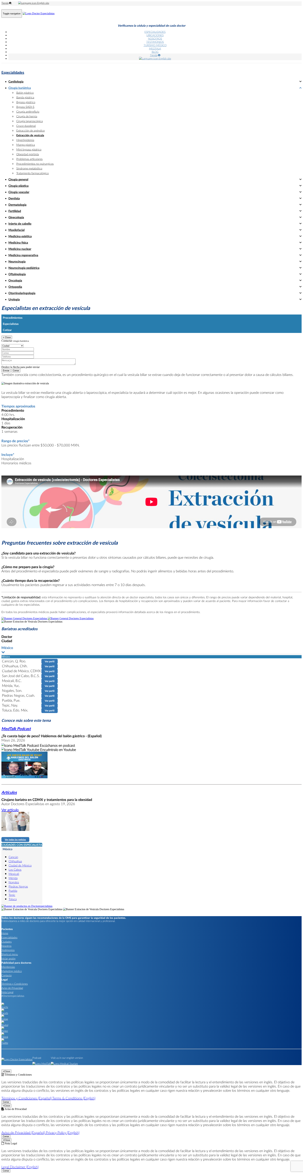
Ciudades (6, 941)
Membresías (8, 966)
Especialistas (11, 323)
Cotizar (7, 330)
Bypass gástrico (25, 102)
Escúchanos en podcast (57, 745)
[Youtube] (4, 1024)
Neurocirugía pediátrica (23, 268)
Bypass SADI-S (25, 106)
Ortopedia (15, 287)
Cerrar (16, 370)
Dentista (14, 198)
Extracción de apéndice (30, 130)
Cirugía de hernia (26, 116)
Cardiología (15, 81)
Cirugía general (18, 179)
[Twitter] (4, 1042)
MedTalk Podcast (16, 728)
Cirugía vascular (18, 192)
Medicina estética (20, 236)
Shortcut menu (9, 954)
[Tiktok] (4, 1036)
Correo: (5, 349)
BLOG (155, 51)
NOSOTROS (155, 38)
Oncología (15, 280)
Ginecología (16, 217)
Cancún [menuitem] (13, 857)
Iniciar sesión (8, 958)
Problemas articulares (29, 158)
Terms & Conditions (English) (73, 1098)
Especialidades (12, 72)
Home (4, 933)
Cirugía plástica (18, 186)
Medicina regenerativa (23, 255)
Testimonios (8, 950)
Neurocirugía (17, 261)
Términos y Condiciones (14, 983)
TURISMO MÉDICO (155, 45)
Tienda (5, 2)
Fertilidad (14, 211)
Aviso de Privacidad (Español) (23, 1132)
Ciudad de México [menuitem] (20, 865)
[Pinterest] (4, 1030)
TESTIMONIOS (155, 41)
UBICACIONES (155, 35)
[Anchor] (4, 1007)
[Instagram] (4, 1019)
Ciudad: (5, 342)
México (7, 849)
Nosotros (6, 945)
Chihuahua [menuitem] (15, 861)
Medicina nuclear (19, 249)
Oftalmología (17, 274)
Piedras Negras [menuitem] (18, 886)
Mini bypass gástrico (28, 149)
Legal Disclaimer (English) (20, 1167)
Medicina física (18, 242)
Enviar (6, 370)
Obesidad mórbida (27, 154)
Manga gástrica (25, 144)
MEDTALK (155, 48)
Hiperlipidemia (25, 140)
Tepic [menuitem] (12, 895)
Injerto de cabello (19, 223)
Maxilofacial (16, 230)
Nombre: (6, 345)
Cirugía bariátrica (19, 88)
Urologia (14, 299)
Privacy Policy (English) (62, 1132)
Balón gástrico (25, 92)
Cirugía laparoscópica (29, 121)
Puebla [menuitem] (13, 890)
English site (42, 2)
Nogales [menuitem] (14, 882)
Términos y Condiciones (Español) (26, 1098)
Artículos (9, 792)
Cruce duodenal (26, 125)
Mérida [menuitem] (13, 878)
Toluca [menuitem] (13, 899)
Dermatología (17, 204)
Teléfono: (6, 352)
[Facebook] (4, 1013)
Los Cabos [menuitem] (15, 869)
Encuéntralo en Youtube (57, 749)
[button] (151, 649)
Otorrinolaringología (21, 293)
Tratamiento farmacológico (32, 173)
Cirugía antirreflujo (27, 111)
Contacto (6, 975)
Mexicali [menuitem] (14, 874)
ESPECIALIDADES (155, 31)
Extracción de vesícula (30, 135)
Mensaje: (6, 356)
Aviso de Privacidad (12, 987)
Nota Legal (7, 992)
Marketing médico (11, 971)
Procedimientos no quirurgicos (35, 163)
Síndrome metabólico (29, 168)
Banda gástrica (25, 97)
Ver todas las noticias (15, 839)
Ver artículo (10, 810)
